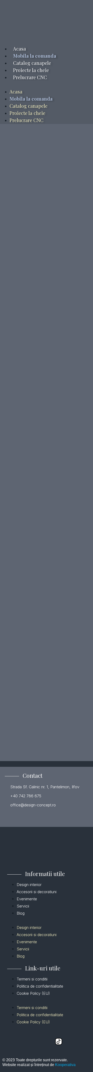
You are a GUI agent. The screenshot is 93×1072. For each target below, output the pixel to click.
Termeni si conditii (32, 979)
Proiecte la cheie (31, 70)
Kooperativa (65, 1065)
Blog (21, 913)
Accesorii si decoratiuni (37, 891)
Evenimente (27, 899)
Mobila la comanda (34, 55)
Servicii (23, 906)
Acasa (19, 48)
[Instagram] (43, 1041)
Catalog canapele (32, 63)
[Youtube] (27, 1041)
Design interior (29, 884)
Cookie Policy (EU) (33, 993)
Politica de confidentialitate (40, 986)
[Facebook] (11, 1041)
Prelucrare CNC (30, 77)
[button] (46, 84)
